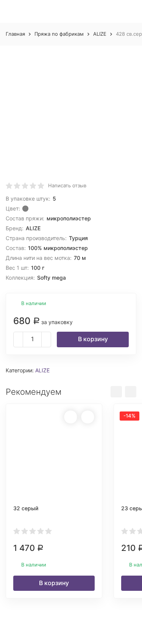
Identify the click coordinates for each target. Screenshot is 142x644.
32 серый (25, 508)
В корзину (93, 339)
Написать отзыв (67, 185)
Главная (15, 34)
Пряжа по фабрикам (59, 34)
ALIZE (99, 34)
